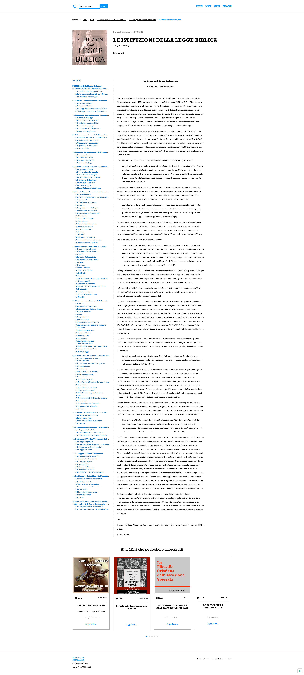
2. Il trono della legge (84, 118)
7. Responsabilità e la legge (86, 208)
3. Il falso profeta (82, 361)
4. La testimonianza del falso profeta (90, 363)
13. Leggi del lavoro (83, 333)
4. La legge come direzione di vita (89, 447)
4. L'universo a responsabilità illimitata (91, 435)
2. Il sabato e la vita (83, 155)
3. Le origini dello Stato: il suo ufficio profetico (94, 197)
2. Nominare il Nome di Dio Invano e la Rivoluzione (96, 138)
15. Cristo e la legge (83, 229)
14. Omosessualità (82, 281)
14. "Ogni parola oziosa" (85, 390)
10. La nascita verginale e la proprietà (90, 325)
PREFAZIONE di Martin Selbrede (86, 86)
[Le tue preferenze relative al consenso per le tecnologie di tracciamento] (300, 671)
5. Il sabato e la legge (84, 163)
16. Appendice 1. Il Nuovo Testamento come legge (94, 504)
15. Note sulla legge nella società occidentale (92, 501)
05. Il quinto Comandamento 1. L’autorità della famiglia (96, 167)
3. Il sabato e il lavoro (84, 157)
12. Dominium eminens (84, 330)
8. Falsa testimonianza (84, 374)
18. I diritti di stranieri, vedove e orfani (91, 346)
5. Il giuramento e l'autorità (86, 146)
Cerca (103, 6)
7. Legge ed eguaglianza (85, 131)
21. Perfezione (81, 409)
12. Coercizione (81, 221)
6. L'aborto (79, 205)
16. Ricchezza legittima (84, 341)
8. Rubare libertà (82, 320)
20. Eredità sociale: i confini (86, 242)
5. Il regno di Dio (82, 464)
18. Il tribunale (81, 401)
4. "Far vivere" (81, 200)
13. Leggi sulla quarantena (86, 224)
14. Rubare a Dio (82, 336)
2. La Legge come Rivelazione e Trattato (91, 94)
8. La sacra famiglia (83, 185)
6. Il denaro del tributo (84, 467)
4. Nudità (79, 254)
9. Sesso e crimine (82, 268)
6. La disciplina (81, 489)
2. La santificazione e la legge (87, 358)
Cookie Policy (217, 659)
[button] (146, 636)
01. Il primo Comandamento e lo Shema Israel (92, 100)
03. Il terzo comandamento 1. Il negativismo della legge (96, 135)
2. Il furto (79, 304)
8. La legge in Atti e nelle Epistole (89, 472)
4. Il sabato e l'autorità (84, 160)
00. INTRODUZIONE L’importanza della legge (92, 89)
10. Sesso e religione (83, 270)
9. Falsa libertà (81, 377)
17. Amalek (79, 234)
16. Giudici (79, 395)
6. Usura (78, 314)
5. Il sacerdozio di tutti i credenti (88, 487)
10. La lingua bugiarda (84, 379)
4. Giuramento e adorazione (86, 143)
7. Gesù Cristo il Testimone (86, 371)
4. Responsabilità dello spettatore (89, 309)
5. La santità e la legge (84, 126)
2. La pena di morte (83, 194)
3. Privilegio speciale (83, 418)
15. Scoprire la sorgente (85, 284)
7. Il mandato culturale (84, 469)
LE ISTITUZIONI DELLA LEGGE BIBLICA (111, 20)
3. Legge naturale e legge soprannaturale (92, 444)
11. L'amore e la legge (84, 218)
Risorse (227, 6)
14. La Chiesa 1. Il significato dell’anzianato (91, 476)
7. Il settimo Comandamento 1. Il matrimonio (92, 246)
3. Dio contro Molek (83, 106)
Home (199, 6)
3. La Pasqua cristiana (84, 481)
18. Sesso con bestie (83, 292)
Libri (208, 6)
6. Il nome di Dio (82, 148)
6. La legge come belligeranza (87, 128)
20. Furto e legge (82, 352)
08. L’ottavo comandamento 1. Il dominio (90, 301)
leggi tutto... (91, 624)
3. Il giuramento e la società (86, 140)
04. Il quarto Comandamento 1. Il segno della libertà (95, 152)
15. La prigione (81, 338)
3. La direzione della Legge (86, 97)
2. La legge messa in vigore (86, 415)
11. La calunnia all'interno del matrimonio (92, 382)
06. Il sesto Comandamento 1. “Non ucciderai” (92, 192)
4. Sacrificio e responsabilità (86, 123)
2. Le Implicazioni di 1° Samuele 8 (89, 506)
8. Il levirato (80, 265)
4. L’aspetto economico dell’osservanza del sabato (96, 509)
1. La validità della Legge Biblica (88, 91)
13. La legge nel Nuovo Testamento (142, 20)
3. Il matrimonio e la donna (86, 252)
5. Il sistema (80, 423)
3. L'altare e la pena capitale (86, 120)
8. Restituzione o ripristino (86, 210)
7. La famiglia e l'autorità (85, 183)
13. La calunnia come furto (86, 387)
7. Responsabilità (82, 317)
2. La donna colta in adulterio (87, 456)
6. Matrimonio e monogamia (86, 260)
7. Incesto (79, 262)
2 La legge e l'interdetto (85, 430)
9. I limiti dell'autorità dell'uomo (88, 188)
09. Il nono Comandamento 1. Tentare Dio (90, 355)
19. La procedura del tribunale (87, 403)
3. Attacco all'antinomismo (86, 459)
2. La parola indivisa (83, 103)
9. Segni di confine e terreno (87, 322)
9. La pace (79, 497)
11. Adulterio (80, 273)
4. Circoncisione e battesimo (87, 484)
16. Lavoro (79, 232)
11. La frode (80, 327)
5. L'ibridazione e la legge (86, 202)
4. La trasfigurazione (83, 461)
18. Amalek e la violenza (85, 237)
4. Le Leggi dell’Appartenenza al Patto (91, 109)
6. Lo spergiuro (81, 369)
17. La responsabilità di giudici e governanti (93, 398)
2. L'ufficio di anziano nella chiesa (89, 479)
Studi (217, 6)
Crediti (229, 659)
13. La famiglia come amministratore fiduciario (94, 278)
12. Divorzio (80, 276)
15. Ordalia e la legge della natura (89, 393)
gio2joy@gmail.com (80, 663)
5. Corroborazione (82, 366)
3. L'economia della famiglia (86, 172)
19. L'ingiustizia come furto (86, 349)
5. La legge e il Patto (83, 450)
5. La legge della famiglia (85, 257)
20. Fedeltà (79, 297)
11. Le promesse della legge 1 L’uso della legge (93, 427)
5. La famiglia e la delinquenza (87, 177)
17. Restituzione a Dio (84, 343)
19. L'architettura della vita (86, 294)
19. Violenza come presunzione (88, 240)
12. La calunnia (81, 385)
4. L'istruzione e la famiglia (86, 175)
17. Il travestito (81, 289)
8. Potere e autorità (83, 495)
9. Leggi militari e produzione (87, 213)
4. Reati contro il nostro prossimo (88, 421)
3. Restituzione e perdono (85, 306)
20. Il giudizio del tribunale (86, 406)
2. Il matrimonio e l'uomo (85, 249)
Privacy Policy (203, 659)
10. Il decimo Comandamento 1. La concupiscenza (94, 413)
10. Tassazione (81, 216)
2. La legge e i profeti (84, 442)
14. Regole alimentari (84, 226)
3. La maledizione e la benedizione (89, 432)
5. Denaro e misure (83, 311)
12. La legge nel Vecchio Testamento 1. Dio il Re (93, 439)
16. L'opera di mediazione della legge (90, 286)
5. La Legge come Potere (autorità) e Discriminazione (97, 111)
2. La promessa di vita (84, 169)
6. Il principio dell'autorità (85, 180)
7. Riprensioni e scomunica (86, 492)
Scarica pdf (118, 53)
